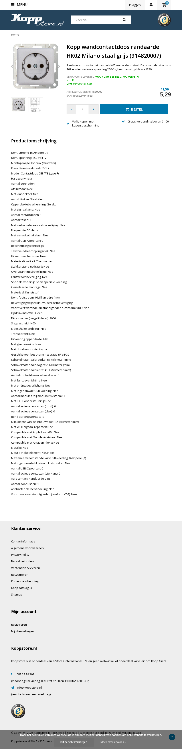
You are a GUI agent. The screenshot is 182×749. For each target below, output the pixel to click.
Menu (22, 4)
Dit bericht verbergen (73, 742)
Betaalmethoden (22, 561)
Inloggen (135, 5)
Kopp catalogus (21, 588)
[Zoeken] (124, 19)
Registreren (19, 624)
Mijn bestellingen (22, 631)
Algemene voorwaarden (27, 548)
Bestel (137, 109)
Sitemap (16, 594)
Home (15, 34)
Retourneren (19, 575)
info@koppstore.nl (29, 688)
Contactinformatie (23, 541)
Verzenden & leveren (25, 568)
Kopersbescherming (24, 581)
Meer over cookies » (113, 742)
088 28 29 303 (25, 674)
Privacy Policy (20, 555)
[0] (163, 5)
